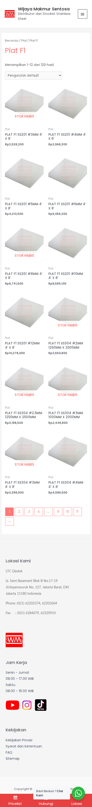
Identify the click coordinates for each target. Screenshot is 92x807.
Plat (24, 41)
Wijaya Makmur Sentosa (44, 9)
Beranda (11, 41)
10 (67, 511)
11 (77, 511)
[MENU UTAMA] (82, 14)
